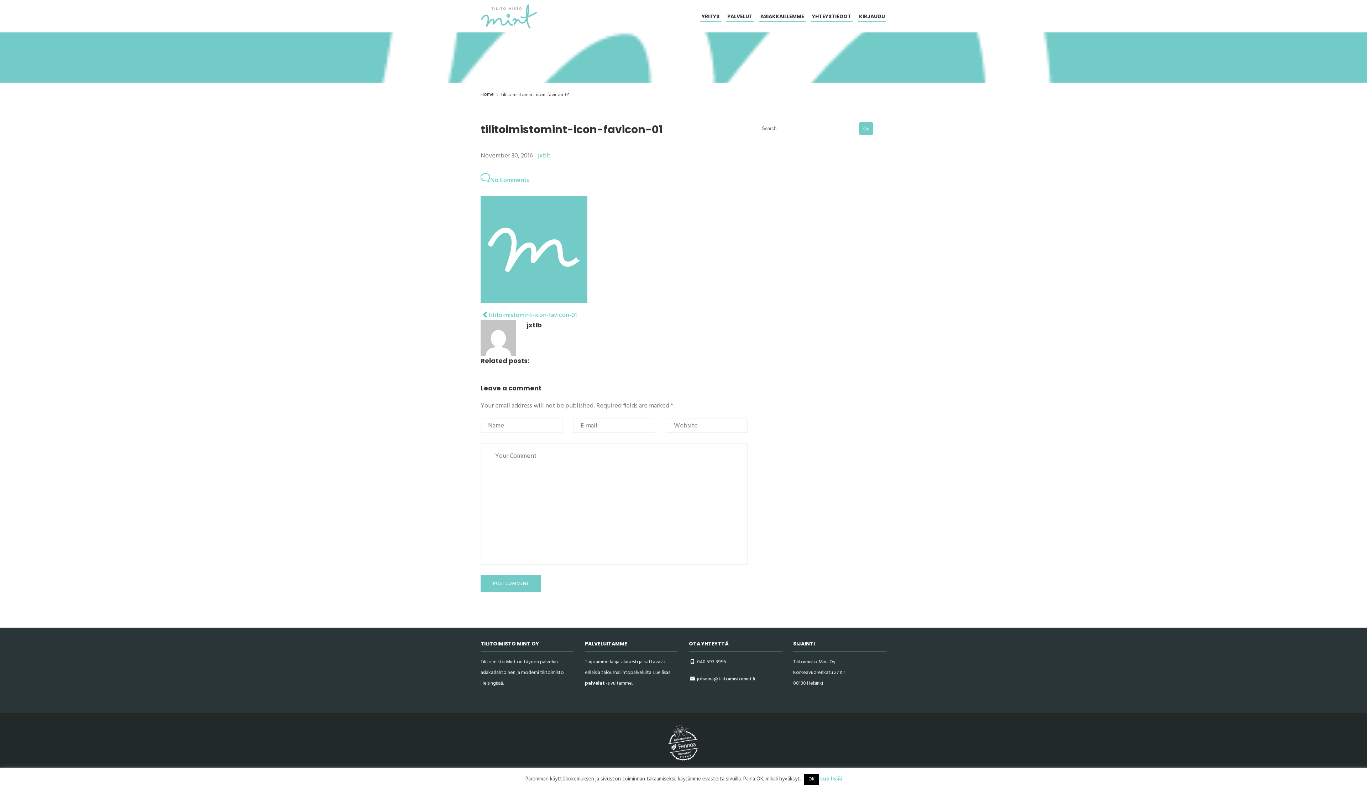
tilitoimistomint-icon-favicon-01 (532, 315)
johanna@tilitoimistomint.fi (726, 679)
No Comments (509, 180)
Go (866, 128)
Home (487, 94)
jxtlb (544, 156)
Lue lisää (831, 779)
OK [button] (811, 779)
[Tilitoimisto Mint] (509, 16)
